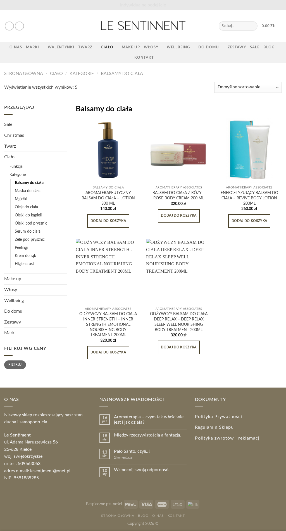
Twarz (85, 47)
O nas (15, 47)
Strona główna (23, 73)
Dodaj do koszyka (108, 221)
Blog (269, 47)
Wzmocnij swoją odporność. (141, 470)
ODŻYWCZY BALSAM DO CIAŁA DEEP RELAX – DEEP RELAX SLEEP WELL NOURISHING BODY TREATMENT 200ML (179, 322)
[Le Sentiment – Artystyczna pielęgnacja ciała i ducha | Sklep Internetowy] (143, 26)
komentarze (123, 457)
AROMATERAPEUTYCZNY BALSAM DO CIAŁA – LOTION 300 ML (108, 198)
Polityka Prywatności (218, 416)
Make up (131, 47)
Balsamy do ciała (122, 73)
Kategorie (82, 73)
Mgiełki (21, 199)
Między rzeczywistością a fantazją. (147, 435)
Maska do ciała (27, 191)
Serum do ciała (27, 231)
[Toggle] (65, 146)
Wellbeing (178, 47)
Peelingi (21, 248)
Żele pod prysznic (30, 239)
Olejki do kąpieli (28, 215)
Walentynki (61, 47)
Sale (254, 47)
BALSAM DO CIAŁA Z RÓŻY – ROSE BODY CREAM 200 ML (178, 195)
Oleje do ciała (26, 207)
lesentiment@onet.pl (50, 471)
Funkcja (16, 166)
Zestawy (237, 47)
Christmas (14, 135)
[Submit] (252, 26)
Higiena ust (24, 264)
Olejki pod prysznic (31, 223)
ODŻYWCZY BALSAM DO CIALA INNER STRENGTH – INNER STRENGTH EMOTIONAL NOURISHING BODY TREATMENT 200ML (108, 324)
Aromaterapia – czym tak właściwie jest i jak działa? (148, 419)
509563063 (29, 463)
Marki (32, 47)
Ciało (107, 47)
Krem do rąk (25, 256)
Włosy (151, 47)
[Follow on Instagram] (19, 26)
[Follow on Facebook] (9, 26)
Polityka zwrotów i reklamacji (228, 438)
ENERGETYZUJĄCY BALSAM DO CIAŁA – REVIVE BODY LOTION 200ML (249, 198)
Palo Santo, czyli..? (132, 451)
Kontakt (144, 57)
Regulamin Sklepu (214, 427)
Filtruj (15, 364)
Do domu (208, 47)
